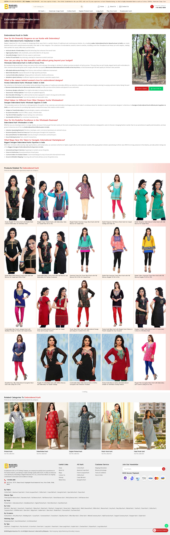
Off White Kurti (18, 510)
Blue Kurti (13, 508)
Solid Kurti (7, 526)
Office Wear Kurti (74, 516)
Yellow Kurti (36, 508)
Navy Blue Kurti (120, 508)
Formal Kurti (54, 516)
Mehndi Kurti (129, 508)
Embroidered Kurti (18, 503)
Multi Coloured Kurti (86, 508)
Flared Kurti (55, 526)
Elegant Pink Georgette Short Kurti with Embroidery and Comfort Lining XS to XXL (149, 383)
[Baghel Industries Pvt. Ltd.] (11, 6)
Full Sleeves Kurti (36, 498)
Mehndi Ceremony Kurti (94, 516)
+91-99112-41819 (161, 7)
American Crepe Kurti (56, 11)
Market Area (62, 480)
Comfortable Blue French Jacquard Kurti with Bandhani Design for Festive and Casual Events (18, 330)
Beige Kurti (34, 510)
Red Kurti (6, 508)
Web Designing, (54, 531)
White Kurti (96, 508)
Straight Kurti (15, 526)
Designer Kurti (133, 516)
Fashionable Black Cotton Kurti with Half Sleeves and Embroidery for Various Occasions (52, 276)
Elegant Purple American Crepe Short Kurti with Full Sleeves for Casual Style (84, 222)
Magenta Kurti (76, 508)
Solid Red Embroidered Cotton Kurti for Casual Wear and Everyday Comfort (50, 330)
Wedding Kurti (27, 516)
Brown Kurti (67, 508)
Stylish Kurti (142, 516)
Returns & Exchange (100, 470)
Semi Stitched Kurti (20, 521)
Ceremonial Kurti (45, 516)
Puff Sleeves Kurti (84, 498)
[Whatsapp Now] (166, 525)
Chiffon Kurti (80, 475)
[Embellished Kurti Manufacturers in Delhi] (52, 426)
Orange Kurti (58, 508)
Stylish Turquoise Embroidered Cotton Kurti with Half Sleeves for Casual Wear (150, 222)
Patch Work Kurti (107, 451)
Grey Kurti (112, 508)
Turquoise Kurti (8, 510)
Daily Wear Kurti (63, 516)
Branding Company (74, 531)
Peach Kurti (144, 508)
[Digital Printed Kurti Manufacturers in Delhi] (85, 426)
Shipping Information (101, 468)
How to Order (99, 475)
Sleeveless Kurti (25, 498)
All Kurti (41, 11)
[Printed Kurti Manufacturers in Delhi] (20, 426)
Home (102, 6)
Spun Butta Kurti (72, 492)
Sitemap (61, 477)
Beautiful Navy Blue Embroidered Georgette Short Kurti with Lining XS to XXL (19, 383)
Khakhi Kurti (57, 510)
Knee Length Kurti (65, 526)
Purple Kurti (28, 508)
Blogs (60, 473)
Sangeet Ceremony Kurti (121, 516)
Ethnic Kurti (83, 516)
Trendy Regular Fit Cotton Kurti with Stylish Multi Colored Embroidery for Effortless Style (19, 222)
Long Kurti (99, 11)
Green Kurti (21, 508)
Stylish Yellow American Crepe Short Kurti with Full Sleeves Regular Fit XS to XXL (149, 276)
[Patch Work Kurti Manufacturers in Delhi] (117, 426)
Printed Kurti (8, 451)
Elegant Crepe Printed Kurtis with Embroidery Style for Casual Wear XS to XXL (51, 222)
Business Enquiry (161, 530)
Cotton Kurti (71, 11)
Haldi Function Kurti (107, 516)
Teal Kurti (137, 508)
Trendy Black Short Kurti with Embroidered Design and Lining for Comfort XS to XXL (84, 330)
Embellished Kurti (42, 451)
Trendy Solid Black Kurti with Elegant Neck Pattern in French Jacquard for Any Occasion (117, 330)
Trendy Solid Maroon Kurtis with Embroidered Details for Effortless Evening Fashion (115, 383)
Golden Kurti (41, 510)
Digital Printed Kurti (86, 11)
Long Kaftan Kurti (102, 526)
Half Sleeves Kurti (47, 498)
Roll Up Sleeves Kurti (71, 498)
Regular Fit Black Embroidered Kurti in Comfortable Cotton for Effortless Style (149, 330)
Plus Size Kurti (112, 11)
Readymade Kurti (126, 11)
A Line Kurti (32, 526)
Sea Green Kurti (75, 510)
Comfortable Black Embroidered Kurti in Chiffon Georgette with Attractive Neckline (83, 383)
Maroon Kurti (104, 508)
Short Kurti (40, 526)
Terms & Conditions (100, 473)
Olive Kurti (26, 510)
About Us (113, 6)
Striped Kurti (92, 526)
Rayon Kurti (81, 492)
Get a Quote (143, 88)
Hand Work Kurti (139, 451)
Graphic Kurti (74, 526)
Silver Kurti (50, 510)
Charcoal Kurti (66, 510)
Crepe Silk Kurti (81, 477)
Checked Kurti (84, 526)
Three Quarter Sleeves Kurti (12, 498)
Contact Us (125, 6)
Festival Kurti (8, 516)
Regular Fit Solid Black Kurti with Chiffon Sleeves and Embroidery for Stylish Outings (51, 383)
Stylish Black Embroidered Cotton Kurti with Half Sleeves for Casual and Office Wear (19, 276)
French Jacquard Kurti (83, 473)
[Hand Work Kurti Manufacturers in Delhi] (150, 426)
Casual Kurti (35, 516)
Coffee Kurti (152, 508)
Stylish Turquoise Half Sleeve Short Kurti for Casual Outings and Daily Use (117, 222)
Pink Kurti (51, 508)
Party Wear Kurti (17, 516)
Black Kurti (44, 508)
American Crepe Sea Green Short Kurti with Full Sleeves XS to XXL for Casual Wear (83, 276)
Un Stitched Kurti (32, 521)
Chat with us (157, 88)
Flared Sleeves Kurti (59, 498)
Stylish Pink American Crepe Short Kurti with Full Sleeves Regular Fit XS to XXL (116, 276)
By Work (12, 23)
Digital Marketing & (64, 531)
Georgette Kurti (81, 480)
